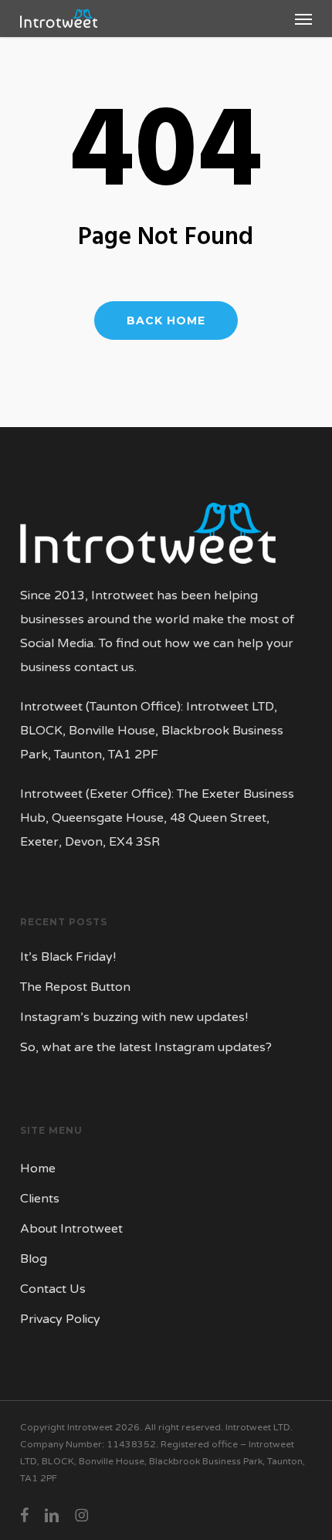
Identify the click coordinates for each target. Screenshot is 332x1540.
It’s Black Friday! (68, 957)
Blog (33, 1259)
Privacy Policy (60, 1319)
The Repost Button (75, 987)
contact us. (105, 667)
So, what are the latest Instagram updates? (146, 1047)
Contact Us (53, 1289)
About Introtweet (71, 1228)
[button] (303, 18)
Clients (39, 1198)
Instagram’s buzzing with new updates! (134, 1017)
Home (38, 1168)
